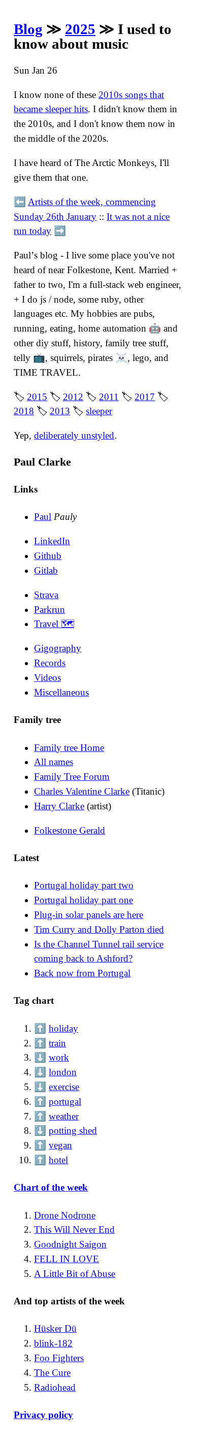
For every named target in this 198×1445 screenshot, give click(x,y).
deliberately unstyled (74, 435)
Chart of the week (51, 1187)
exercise (64, 1086)
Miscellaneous (61, 692)
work (59, 1057)
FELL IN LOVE (66, 1259)
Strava (46, 594)
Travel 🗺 (54, 623)
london (63, 1072)
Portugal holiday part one (83, 900)
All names (53, 762)
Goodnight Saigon (70, 1244)
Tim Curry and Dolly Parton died (99, 929)
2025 (80, 29)
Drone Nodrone (64, 1215)
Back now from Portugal (82, 973)
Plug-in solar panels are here (88, 914)
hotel (58, 1160)
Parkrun (49, 609)
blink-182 (53, 1343)
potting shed (73, 1130)
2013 (60, 411)
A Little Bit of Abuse (74, 1273)
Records (49, 663)
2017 (145, 396)
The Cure (52, 1372)
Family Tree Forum (72, 776)
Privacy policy (43, 1414)
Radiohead (55, 1387)
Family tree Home (69, 747)
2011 (109, 396)
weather (64, 1116)
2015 (37, 396)
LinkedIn (52, 541)
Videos (47, 677)
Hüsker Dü (55, 1328)
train (57, 1043)
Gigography (57, 648)
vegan (60, 1145)
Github (47, 555)
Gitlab (46, 570)
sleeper (99, 411)
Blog (28, 29)
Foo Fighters (59, 1358)
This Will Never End (74, 1229)
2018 (24, 411)
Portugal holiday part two (84, 885)
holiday (63, 1028)
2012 (73, 396)
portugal (65, 1101)
